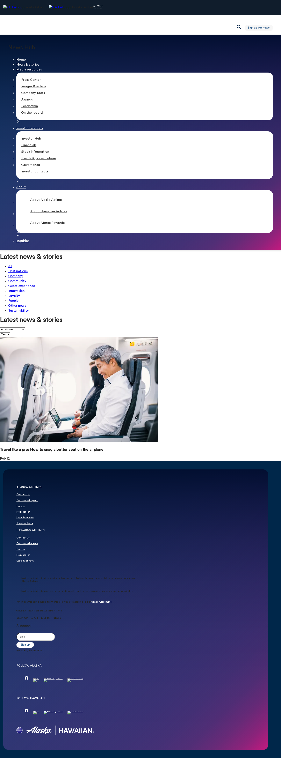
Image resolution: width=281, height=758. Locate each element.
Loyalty (14, 296)
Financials (28, 145)
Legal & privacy (25, 518)
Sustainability (18, 310)
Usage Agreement (101, 602)
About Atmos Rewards (47, 223)
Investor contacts (34, 171)
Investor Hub (31, 138)
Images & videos (33, 86)
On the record (32, 112)
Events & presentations (38, 158)
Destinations (18, 271)
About (21, 187)
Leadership (29, 106)
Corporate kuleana (27, 543)
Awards (27, 99)
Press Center (31, 80)
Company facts (33, 93)
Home (21, 59)
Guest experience (21, 286)
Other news (17, 305)
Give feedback (24, 523)
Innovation (16, 291)
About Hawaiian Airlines (48, 211)
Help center (23, 512)
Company (15, 276)
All (10, 266)
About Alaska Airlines (46, 200)
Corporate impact (27, 500)
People (13, 301)
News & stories (27, 64)
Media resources (29, 69)
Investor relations (29, 128)
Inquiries (22, 241)
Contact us (23, 494)
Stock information (35, 152)
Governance (30, 165)
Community (17, 281)
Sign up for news (259, 27)
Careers (20, 506)
